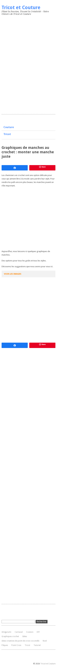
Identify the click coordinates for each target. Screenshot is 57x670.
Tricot (7, 134)
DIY (38, 632)
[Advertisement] (25, 64)
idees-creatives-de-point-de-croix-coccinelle (20, 641)
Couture (8, 127)
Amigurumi (6, 632)
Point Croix (16, 645)
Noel (45, 641)
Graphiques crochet (10, 636)
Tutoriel (37, 645)
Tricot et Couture (21, 7)
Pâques (5, 645)
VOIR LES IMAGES (12, 274)
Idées (24, 636)
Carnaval (19, 632)
